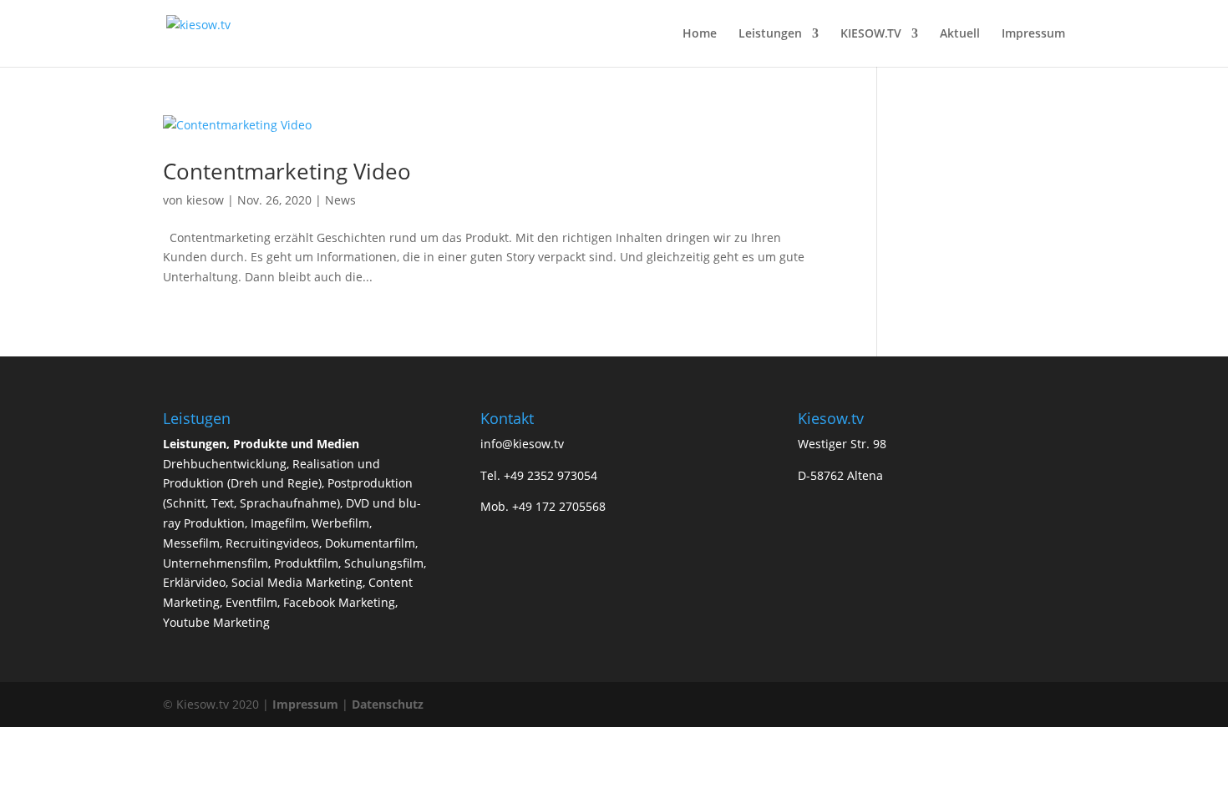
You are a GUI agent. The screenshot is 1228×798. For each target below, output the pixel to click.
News (340, 200)
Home (700, 34)
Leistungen (770, 34)
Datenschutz (388, 704)
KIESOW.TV (870, 34)
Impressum (1033, 34)
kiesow (205, 200)
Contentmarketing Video (287, 171)
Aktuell (960, 34)
